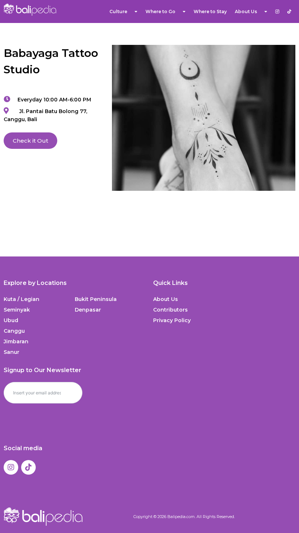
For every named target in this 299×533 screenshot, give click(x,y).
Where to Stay (210, 11)
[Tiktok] (28, 467)
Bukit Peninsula (96, 299)
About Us (165, 299)
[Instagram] (11, 467)
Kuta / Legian (21, 299)
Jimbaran (16, 341)
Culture (118, 11)
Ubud (11, 320)
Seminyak (17, 309)
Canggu (14, 331)
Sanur (11, 352)
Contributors (170, 309)
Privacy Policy (172, 320)
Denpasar (88, 309)
